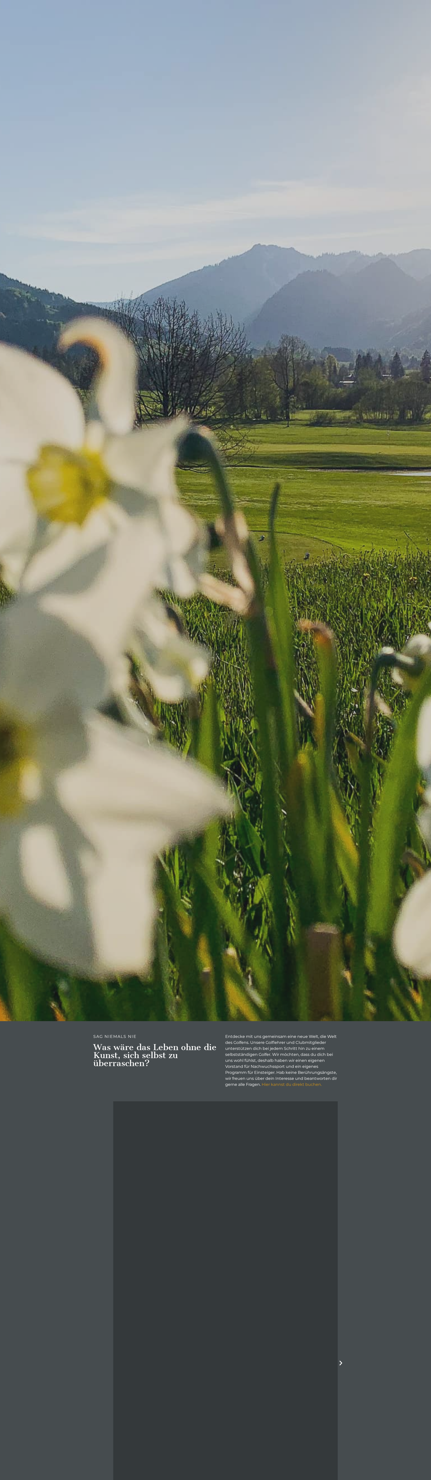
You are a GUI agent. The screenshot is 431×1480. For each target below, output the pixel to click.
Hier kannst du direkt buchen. (292, 1084)
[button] (341, 1363)
